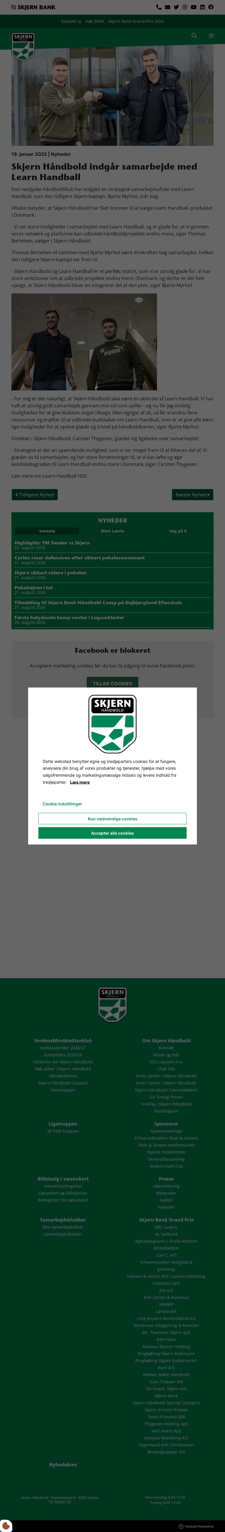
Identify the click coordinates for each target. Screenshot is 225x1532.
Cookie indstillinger (62, 803)
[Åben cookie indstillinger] (6, 1526)
